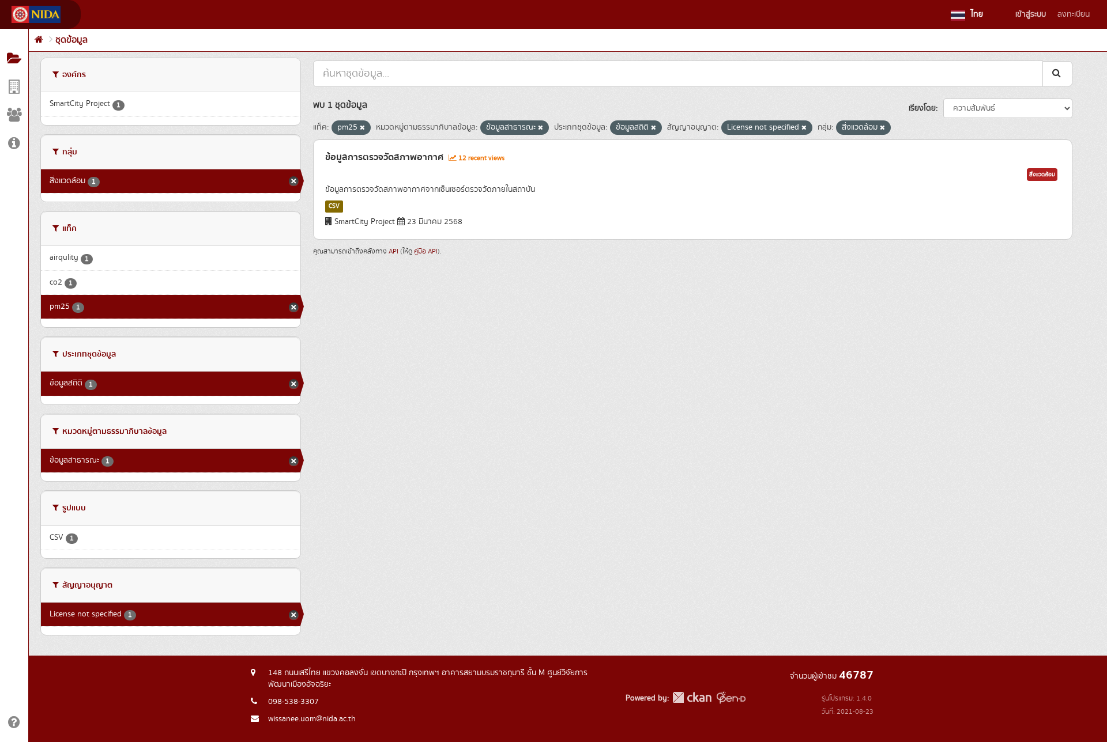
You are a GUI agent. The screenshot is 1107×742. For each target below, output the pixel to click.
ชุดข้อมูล (71, 40)
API (393, 251)
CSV (334, 206)
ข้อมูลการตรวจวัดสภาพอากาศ (384, 157)
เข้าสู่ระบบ (1030, 14)
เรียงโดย (922, 108)
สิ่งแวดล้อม (1042, 175)
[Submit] (1057, 73)
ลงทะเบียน (1073, 14)
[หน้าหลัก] (39, 40)
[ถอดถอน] (362, 127)
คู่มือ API (426, 251)
